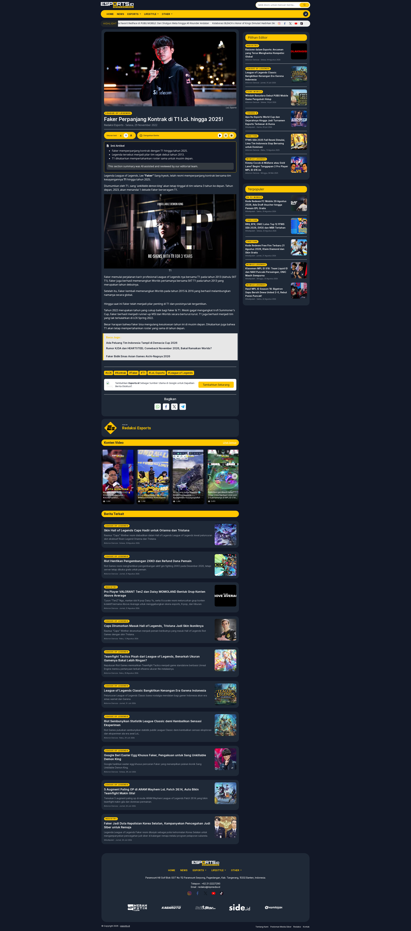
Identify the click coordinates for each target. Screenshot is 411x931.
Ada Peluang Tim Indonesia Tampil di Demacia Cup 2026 (141, 342)
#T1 (143, 372)
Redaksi (297, 927)
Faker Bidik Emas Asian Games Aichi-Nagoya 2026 (138, 356)
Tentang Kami (261, 927)
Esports (133, 14)
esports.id (125, 926)
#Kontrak (120, 372)
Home (110, 14)
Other (166, 14)
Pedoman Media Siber (280, 927)
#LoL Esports (157, 372)
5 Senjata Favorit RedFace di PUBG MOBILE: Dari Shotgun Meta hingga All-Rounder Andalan (127, 23)
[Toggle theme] (305, 14)
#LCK (108, 372)
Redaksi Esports (113, 125)
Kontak (306, 927)
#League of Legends (180, 372)
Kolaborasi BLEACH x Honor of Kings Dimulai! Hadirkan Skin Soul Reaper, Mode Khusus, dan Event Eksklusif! (238, 23)
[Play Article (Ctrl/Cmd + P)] (220, 135)
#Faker (133, 372)
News (120, 14)
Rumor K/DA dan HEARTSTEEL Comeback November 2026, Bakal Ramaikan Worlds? (159, 348)
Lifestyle (150, 14)
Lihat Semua (229, 442)
